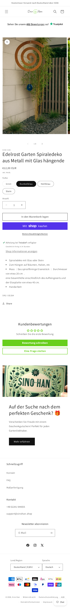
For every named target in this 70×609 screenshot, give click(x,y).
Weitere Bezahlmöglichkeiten (35, 234)
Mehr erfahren (22, 441)
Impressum (47, 602)
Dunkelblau (26, 183)
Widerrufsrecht (29, 597)
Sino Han (16, 597)
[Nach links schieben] (27, 143)
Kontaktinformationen (30, 602)
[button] (6, 11)
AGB (62, 597)
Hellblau (45, 183)
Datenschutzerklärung (48, 597)
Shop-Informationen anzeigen (21, 251)
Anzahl (5, 198)
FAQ (9, 480)
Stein (9, 191)
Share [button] (9, 303)
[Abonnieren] (51, 533)
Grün (10, 184)
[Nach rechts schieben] (42, 143)
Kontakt (11, 472)
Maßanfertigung (15, 487)
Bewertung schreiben (35, 343)
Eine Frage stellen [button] (35, 351)
